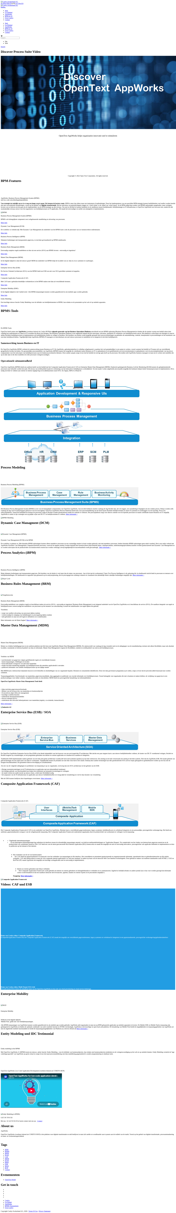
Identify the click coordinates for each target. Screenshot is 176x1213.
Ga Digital (8, 1202)
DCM (7, 1160)
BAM (7, 1155)
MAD (7, 1166)
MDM (7, 1159)
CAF (6, 1157)
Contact (7, 20)
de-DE (3, 3)
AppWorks (8, 14)
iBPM (7, 1153)
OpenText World (10, 1180)
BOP (6, 1168)
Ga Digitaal (8, 12)
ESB (6, 1164)
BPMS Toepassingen (11, 1206)
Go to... (3, 7)
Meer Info (4, 223)
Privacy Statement (44, 1211)
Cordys (7, 1200)
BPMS (7, 1151)
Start (6, 10)
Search (3, 47)
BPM (6, 1149)
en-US (17, 3)
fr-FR (7, 3)
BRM (7, 1162)
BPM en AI (8, 16)
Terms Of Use (33, 1211)
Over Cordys (9, 18)
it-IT (10, 3)
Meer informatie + (72, 514)
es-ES (21, 3)
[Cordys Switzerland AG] (9, 2)
